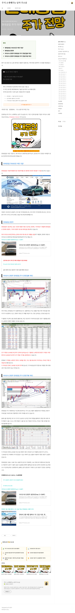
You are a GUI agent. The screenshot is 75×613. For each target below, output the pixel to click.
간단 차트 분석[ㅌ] (62, 95)
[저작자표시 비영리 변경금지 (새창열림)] (19, 535)
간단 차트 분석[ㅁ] (62, 81)
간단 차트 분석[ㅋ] (62, 93)
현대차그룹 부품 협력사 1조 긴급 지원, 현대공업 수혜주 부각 (17, 509)
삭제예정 (60, 113)
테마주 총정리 (61, 44)
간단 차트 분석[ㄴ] (62, 76)
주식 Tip (60, 49)
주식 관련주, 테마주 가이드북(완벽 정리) (13, 480)
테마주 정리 (18, 8)
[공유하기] (7, 535)
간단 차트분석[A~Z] (63, 72)
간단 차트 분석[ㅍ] (62, 97)
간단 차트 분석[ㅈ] (62, 89)
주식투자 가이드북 (7, 486)
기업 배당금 (61, 64)
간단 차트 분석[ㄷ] (62, 78)
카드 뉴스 (60, 56)
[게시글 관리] (9, 535)
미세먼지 (60, 108)
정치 (59, 111)
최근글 (59, 121)
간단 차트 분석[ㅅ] (62, 85)
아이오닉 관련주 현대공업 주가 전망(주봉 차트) (18, 56)
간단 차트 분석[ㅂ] (62, 83)
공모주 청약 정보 (61, 54)
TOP (72, 608)
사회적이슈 (60, 106)
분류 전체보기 (61, 41)
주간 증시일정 (62, 60)
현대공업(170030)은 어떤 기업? (14, 48)
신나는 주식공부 (61, 58)
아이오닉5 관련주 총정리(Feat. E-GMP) (12, 240)
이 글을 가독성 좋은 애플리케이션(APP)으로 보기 (26, 151)
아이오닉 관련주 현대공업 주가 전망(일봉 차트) (18, 53)
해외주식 (60, 68)
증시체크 (60, 46)
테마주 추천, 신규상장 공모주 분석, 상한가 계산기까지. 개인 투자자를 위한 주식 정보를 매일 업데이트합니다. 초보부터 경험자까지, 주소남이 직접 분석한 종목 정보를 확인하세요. (23, 587)
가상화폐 (60, 101)
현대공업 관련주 (9, 51)
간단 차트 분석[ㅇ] (62, 87)
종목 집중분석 (61, 66)
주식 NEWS (61, 70)
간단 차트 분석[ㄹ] (62, 80)
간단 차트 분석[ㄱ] (62, 74)
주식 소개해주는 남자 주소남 (14, 3)
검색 (69, 3)
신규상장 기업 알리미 (63, 51)
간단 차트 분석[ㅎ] (62, 99)
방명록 (9, 8)
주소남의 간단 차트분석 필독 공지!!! (12, 264)
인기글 (64, 121)
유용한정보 (60, 103)
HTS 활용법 (61, 62)
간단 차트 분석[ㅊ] (62, 91)
